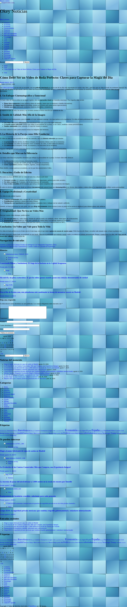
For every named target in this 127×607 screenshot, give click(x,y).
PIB (62, 433)
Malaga (6, 401)
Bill (29, 430)
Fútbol (113, 430)
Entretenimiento (9, 28)
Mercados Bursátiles (10, 33)
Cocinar (6, 389)
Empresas (7, 30)
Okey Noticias (13, 11)
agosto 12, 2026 (10, 471)
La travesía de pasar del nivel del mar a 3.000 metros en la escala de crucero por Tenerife (31, 368)
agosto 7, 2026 (9, 485)
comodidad (58, 430)
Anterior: (28, 245)
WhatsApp (13, 435)
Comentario (4, 318)
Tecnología (7, 37)
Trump (113, 433)
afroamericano (3, 430)
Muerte (51, 433)
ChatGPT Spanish (9, 58)
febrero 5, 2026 (10, 296)
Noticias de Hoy (13, 257)
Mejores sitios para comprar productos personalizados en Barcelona (25, 378)
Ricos (95, 433)
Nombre (3, 322)
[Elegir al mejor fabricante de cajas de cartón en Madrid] (14, 444)
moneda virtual (44, 433)
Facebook (107, 430)
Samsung (100, 433)
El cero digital (81, 430)
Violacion (7, 435)
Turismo (6, 44)
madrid (20, 433)
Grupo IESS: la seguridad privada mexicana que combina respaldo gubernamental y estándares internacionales (38, 371)
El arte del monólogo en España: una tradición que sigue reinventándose (26, 375)
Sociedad (7, 51)
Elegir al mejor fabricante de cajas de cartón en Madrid (21, 364)
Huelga (2, 433)
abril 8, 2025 (9, 82)
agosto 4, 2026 (9, 500)
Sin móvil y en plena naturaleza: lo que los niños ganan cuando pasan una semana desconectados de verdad (44, 278)
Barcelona (23, 430)
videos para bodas (8, 87)
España (6, 399)
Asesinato (10, 430)
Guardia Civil (119, 430)
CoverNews (32, 606)
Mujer (55, 433)
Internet (12, 433)
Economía (7, 24)
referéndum (88, 433)
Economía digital (9, 394)
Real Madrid (79, 433)
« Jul (1, 353)
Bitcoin (32, 430)
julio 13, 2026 (9, 267)
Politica (66, 433)
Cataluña (37, 430)
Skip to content (4, 1)
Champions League (46, 430)
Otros (5, 412)
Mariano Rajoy (28, 433)
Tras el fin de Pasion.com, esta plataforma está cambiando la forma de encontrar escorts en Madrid (40, 292)
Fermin (2, 82)
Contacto (7, 23)
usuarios (124, 433)
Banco (15, 430)
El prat (88, 430)
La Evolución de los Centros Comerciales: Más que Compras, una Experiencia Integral (31, 366)
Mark (35, 433)
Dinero (63, 430)
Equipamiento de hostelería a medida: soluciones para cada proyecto (25, 369)
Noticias (6, 46)
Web (1, 329)
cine (54, 430)
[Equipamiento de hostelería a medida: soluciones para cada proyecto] (12, 489)
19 (5, 347)
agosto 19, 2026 (10, 455)
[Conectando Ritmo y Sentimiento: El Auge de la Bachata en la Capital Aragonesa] (16, 254)
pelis (58, 433)
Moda (6, 405)
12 (5, 345)
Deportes (7, 42)
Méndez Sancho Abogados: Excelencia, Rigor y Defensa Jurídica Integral (27, 373)
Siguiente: (27, 246)
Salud (6, 50)
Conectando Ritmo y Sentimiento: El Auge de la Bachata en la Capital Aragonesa (33, 263)
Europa (101, 430)
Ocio (5, 39)
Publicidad (7, 414)
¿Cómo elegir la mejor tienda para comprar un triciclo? (21, 377)
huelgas (7, 433)
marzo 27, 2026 (10, 281)
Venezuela (2, 435)
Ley (16, 433)
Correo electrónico (6, 325)
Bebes (6, 387)
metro (39, 433)
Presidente (72, 433)
